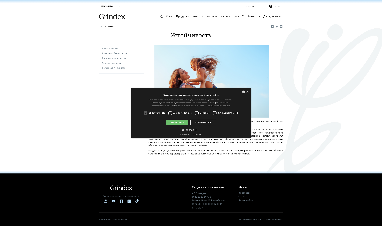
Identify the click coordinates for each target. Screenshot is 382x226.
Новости (197, 16)
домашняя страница (161, 16)
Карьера (211, 16)
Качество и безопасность (114, 53)
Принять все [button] (177, 122)
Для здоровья (272, 16)
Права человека (110, 48)
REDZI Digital (278, 219)
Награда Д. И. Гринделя (113, 68)
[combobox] (243, 91)
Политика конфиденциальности (250, 219)
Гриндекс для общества (114, 58)
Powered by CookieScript (191, 135)
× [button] (247, 92)
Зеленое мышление (111, 63)
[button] (254, 6)
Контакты (244, 192)
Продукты (182, 16)
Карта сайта (245, 200)
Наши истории (229, 16)
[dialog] (191, 113)
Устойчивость (251, 16)
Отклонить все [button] (203, 122)
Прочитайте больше (220, 105)
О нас (169, 16)
